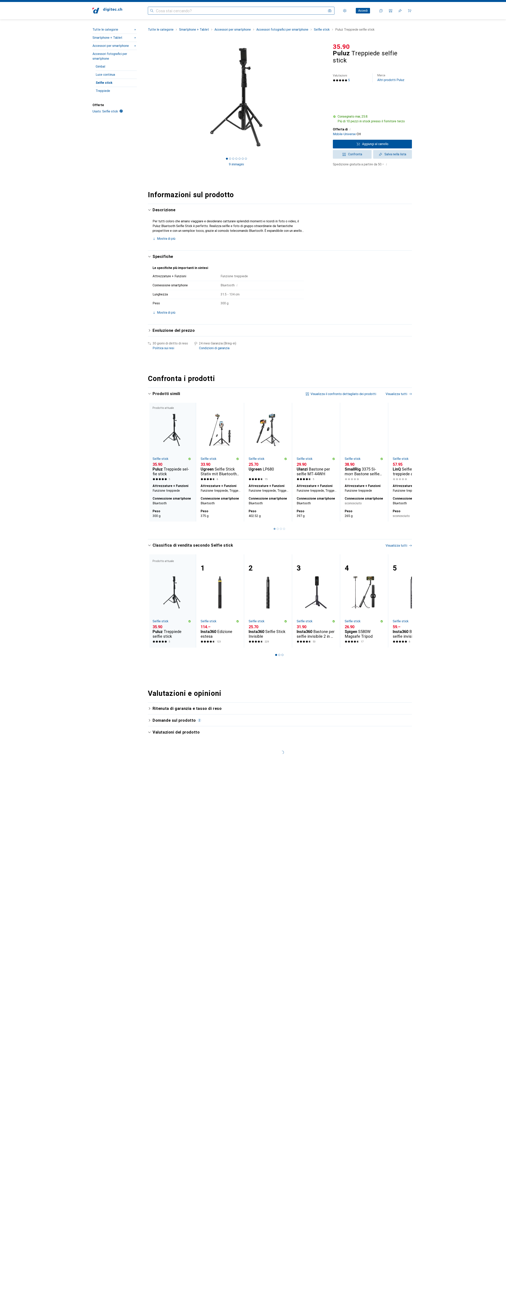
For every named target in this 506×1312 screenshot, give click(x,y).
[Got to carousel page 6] (243, 159)
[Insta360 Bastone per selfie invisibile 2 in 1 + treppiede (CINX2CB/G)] (316, 601)
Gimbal (100, 66)
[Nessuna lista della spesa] (400, 11)
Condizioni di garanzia (214, 348)
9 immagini (236, 164)
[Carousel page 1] (227, 159)
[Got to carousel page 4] (236, 159)
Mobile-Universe (344, 134)
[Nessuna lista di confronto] (390, 11)
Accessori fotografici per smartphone (110, 56)
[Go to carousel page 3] (281, 529)
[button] (372, 119)
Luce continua (105, 74)
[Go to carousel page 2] (278, 529)
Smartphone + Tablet (107, 38)
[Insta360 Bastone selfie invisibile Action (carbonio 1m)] (412, 601)
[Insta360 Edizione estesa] (220, 601)
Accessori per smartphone (111, 46)
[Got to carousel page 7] (246, 159)
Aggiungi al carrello (375, 144)
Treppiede (103, 91)
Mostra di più (166, 239)
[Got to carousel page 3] (233, 159)
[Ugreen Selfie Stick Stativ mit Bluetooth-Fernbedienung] (220, 442)
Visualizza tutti (396, 394)
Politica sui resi (163, 348)
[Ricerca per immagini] (329, 11)
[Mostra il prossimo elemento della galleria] (326, 97)
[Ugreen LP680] (268, 442)
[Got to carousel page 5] (240, 159)
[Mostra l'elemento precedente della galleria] (147, 97)
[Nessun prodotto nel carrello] (409, 11)
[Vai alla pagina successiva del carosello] (405, 462)
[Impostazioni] (345, 11)
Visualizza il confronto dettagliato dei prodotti (343, 394)
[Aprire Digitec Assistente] (381, 11)
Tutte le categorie (105, 29)
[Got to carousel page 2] (230, 159)
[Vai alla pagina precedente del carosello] (155, 462)
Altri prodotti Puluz (390, 78)
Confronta (355, 154)
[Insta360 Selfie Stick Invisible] (268, 601)
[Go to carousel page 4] (284, 529)
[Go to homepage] (107, 11)
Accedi (363, 10)
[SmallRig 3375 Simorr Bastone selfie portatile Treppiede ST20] (364, 442)
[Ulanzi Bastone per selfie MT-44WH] (316, 442)
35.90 (341, 46)
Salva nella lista (395, 154)
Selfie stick (104, 83)
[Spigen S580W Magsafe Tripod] (364, 601)
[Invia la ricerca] (152, 11)
